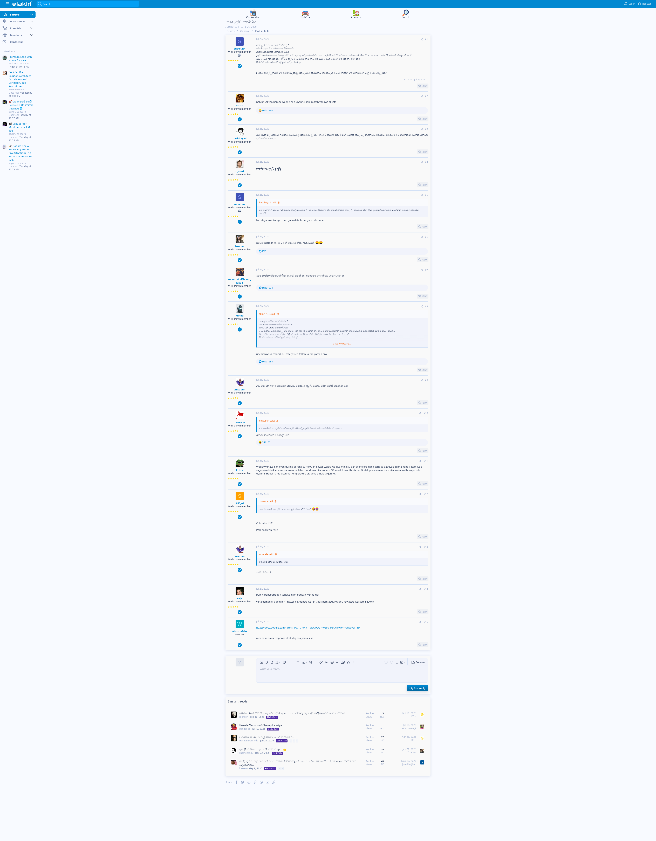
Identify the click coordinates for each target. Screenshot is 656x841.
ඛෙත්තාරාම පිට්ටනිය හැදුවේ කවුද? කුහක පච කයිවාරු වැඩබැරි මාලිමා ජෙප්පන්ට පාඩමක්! (292, 713)
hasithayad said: (268, 202)
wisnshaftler (239, 631)
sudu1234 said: (267, 313)
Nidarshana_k (408, 728)
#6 (426, 237)
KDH (413, 716)
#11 (426, 461)
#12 (426, 493)
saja (239, 598)
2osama (239, 246)
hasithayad (240, 138)
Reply (424, 85)
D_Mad (239, 171)
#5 (426, 195)
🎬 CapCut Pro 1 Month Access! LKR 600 (20, 127)
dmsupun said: (267, 420)
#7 (426, 269)
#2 (426, 96)
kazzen (243, 768)
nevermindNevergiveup (239, 280)
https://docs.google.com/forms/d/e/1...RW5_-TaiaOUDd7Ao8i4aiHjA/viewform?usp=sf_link (308, 627)
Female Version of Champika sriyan (261, 725)
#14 (426, 589)
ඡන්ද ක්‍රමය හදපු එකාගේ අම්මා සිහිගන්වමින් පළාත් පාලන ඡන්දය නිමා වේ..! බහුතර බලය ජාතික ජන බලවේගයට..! (297, 763)
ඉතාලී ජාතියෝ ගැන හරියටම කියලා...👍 (262, 749)
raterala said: (266, 554)
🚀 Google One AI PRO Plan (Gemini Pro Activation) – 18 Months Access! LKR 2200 (20, 153)
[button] (7, 4)
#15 (426, 622)
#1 (426, 39)
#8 (426, 306)
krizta (239, 470)
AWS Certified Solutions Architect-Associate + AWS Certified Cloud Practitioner (20, 79)
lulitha (240, 315)
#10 (426, 413)
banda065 (244, 728)
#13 (426, 546)
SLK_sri (239, 503)
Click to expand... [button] (342, 343)
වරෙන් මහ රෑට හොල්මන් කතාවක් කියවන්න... (266, 737)
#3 (426, 129)
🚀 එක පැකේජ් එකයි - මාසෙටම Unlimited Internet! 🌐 (21, 105)
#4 (426, 162)
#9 (426, 380)
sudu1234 (233, 26)
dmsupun (239, 389)
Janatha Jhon (409, 764)
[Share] (421, 39)
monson (243, 716)
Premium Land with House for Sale (20, 58)
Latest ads (9, 51)
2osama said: (266, 501)
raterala (240, 422)
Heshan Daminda (248, 740)
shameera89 (246, 752)
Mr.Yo (239, 105)
